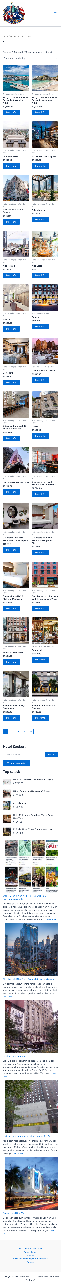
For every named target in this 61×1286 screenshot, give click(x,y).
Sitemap (30, 1255)
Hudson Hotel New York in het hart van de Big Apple (28, 1136)
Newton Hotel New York (14, 1056)
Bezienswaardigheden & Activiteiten (30, 1258)
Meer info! (11, 112)
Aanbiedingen (30, 1252)
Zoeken (51, 754)
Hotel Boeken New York (30, 1248)
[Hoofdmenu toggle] (55, 13)
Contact (30, 1262)
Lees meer (52, 919)
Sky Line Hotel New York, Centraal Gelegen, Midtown (28, 979)
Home (5, 36)
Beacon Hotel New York (14, 1213)
